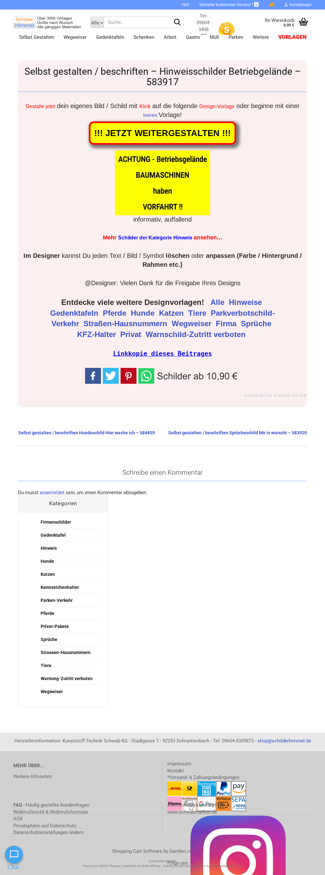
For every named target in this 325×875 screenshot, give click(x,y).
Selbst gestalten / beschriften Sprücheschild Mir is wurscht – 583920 (237, 432)
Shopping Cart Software (137, 851)
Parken (236, 37)
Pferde (116, 313)
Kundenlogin (300, 5)
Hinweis (49, 548)
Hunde (144, 313)
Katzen (172, 313)
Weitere (261, 37)
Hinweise (246, 302)
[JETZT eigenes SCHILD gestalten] (171, 5)
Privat (131, 334)
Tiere (198, 313)
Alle (218, 302)
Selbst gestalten (36, 37)
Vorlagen (292, 37)
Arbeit (170, 37)
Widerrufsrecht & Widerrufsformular (50, 812)
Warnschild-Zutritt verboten (197, 334)
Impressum (179, 764)
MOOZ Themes (109, 866)
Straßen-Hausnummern (126, 324)
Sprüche (257, 324)
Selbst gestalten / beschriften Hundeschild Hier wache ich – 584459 (86, 432)
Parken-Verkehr (57, 600)
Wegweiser (75, 37)
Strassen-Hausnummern (65, 652)
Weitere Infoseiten (32, 776)
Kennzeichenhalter (60, 587)
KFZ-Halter (97, 334)
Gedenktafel (53, 535)
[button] (189, 375)
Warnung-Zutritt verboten (67, 678)
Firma (227, 324)
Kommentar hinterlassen (275, 396)
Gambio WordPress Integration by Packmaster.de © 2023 (202, 866)
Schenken (144, 37)
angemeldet (52, 492)
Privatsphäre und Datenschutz (44, 826)
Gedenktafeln (110, 37)
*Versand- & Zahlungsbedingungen (203, 777)
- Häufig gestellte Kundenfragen (51, 805)
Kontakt (175, 771)
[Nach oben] (307, 865)
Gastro (193, 37)
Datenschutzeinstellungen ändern (48, 832)
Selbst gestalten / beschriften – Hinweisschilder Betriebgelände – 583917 (162, 76)
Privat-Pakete (55, 626)
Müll (214, 37)
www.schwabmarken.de (192, 812)
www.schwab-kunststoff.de (195, 805)
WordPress (152, 866)
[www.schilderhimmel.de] (47, 22)
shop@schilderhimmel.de (284, 741)
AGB (18, 819)
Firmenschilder (56, 522)
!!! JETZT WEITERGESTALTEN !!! (162, 133)
